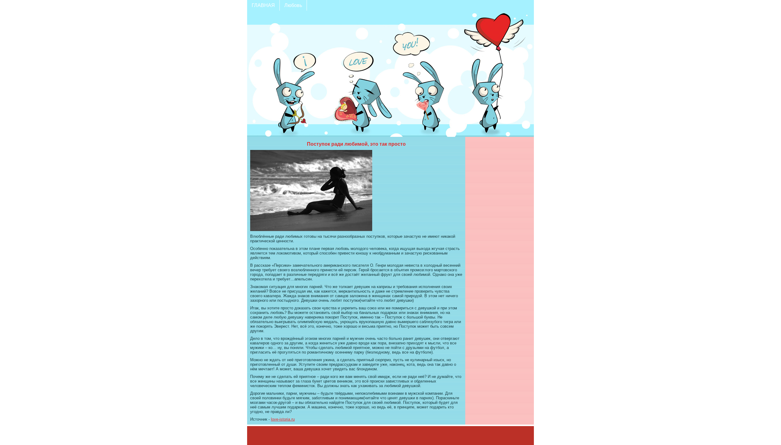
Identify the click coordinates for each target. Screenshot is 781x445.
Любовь (293, 5)
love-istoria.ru (283, 419)
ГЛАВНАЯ (263, 5)
